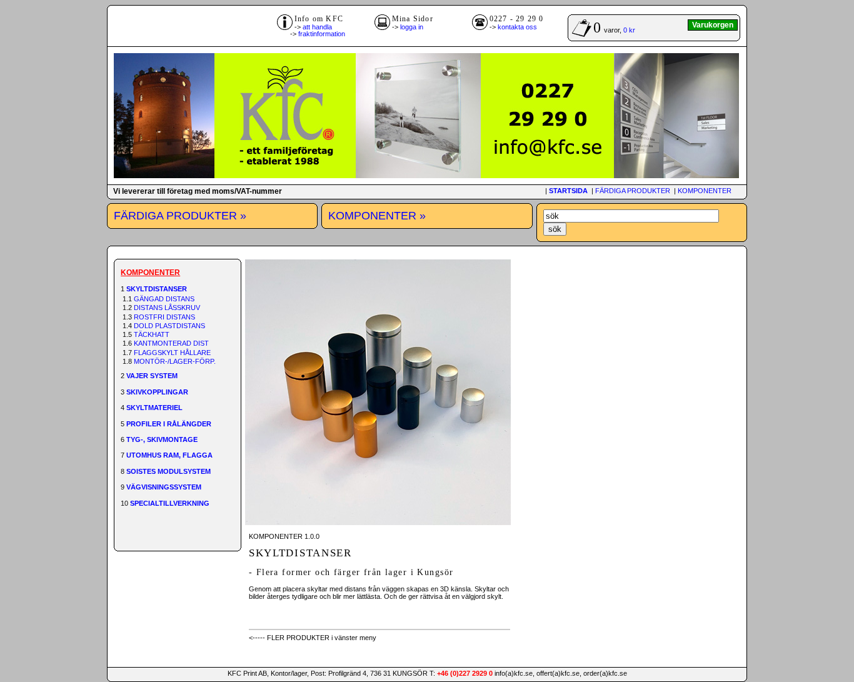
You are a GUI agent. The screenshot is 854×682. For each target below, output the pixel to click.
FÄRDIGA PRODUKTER (632, 190)
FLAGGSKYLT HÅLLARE (172, 352)
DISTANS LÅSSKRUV (167, 307)
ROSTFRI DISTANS (164, 317)
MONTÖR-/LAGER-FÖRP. (175, 361)
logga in (411, 27)
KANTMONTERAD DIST (171, 343)
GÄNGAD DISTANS (164, 299)
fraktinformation (321, 34)
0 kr (629, 30)
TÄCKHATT (151, 334)
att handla (317, 27)
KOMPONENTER (704, 190)
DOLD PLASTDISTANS (169, 325)
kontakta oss (517, 27)
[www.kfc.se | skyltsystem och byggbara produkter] (426, 175)
